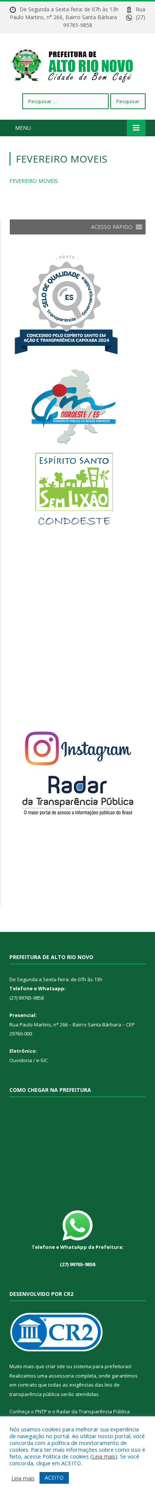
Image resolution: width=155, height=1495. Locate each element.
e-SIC (41, 1060)
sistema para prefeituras (102, 1366)
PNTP (41, 1411)
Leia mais (103, 1456)
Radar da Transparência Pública (93, 1411)
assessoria (61, 1375)
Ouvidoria (20, 1060)
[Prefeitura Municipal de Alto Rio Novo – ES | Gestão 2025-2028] (77, 64)
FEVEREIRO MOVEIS (33, 180)
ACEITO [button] (54, 1477)
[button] (111, 226)
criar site (55, 1366)
